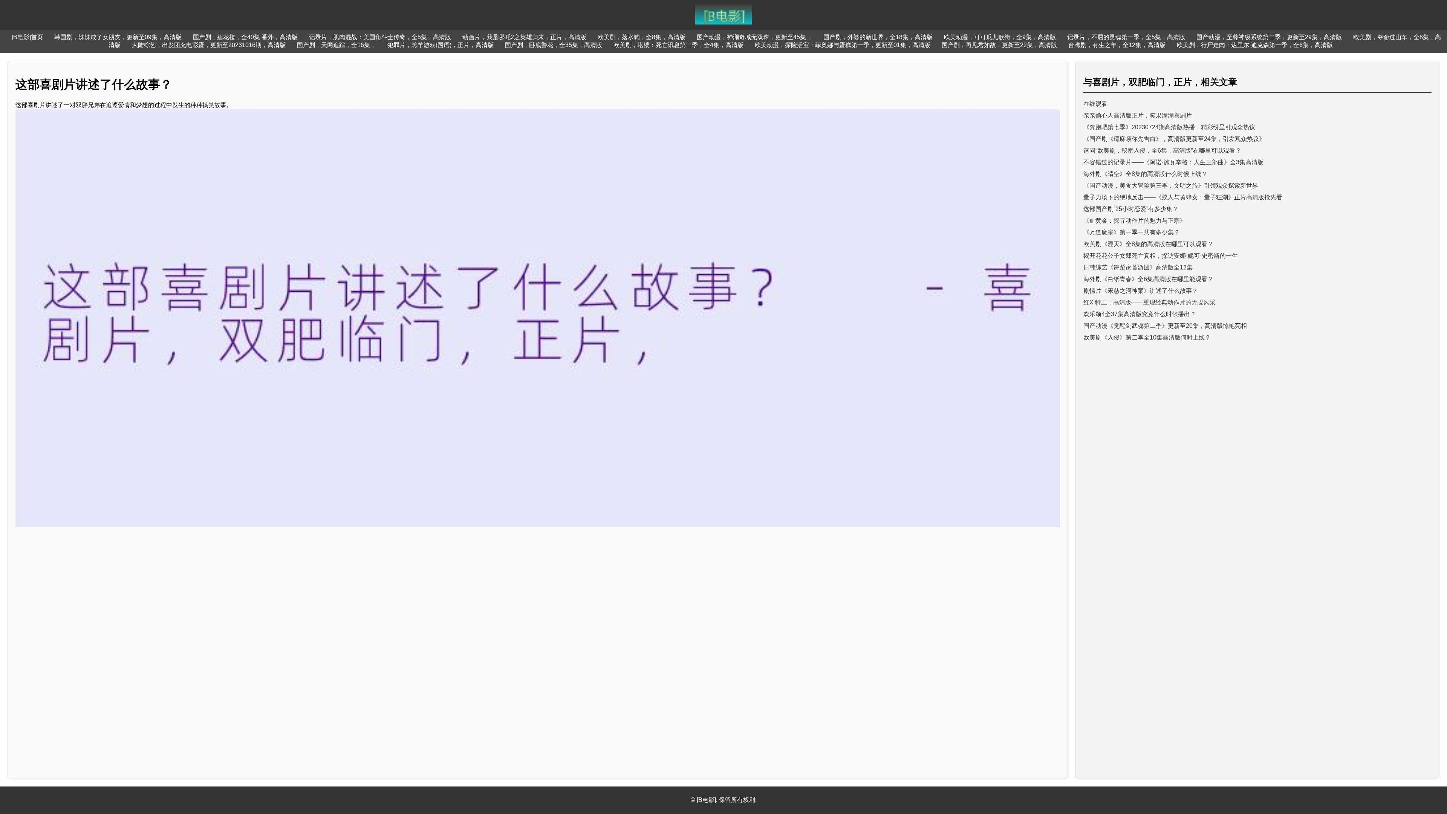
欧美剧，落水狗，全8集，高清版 (641, 37)
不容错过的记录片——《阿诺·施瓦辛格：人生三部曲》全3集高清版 (1173, 162)
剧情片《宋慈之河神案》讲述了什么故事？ (1140, 291)
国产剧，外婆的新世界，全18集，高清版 (878, 37)
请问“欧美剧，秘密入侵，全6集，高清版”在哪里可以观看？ (1162, 150)
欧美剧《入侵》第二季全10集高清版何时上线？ (1147, 337)
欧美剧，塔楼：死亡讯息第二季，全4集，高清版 (678, 45)
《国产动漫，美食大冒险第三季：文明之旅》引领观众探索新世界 (1170, 185)
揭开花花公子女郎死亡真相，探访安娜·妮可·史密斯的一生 (1160, 255)
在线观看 (1095, 104)
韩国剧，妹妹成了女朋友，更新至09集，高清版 (118, 37)
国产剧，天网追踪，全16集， (336, 45)
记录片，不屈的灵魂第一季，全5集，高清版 (1126, 37)
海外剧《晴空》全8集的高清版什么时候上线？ (1145, 174)
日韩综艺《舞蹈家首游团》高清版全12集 (1138, 267)
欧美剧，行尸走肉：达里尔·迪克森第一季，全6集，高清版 (1255, 45)
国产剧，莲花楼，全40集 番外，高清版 (245, 37)
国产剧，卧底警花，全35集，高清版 (553, 45)
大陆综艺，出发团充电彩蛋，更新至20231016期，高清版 (209, 45)
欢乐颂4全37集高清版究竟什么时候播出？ (1139, 314)
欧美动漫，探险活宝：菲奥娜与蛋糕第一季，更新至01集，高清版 (842, 45)
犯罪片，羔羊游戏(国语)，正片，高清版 (440, 45)
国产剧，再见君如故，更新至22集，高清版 (999, 45)
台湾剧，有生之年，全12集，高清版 (1117, 45)
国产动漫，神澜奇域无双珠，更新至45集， (754, 37)
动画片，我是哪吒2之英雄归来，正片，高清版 (524, 37)
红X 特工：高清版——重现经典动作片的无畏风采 (1149, 302)
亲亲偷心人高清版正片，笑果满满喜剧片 (1137, 115)
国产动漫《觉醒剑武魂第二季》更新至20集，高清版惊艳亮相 (1165, 326)
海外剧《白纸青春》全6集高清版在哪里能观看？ (1148, 279)
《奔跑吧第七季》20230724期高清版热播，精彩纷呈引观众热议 (1169, 127)
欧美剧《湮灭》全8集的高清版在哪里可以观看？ (1148, 244)
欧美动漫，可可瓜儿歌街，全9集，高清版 (1000, 37)
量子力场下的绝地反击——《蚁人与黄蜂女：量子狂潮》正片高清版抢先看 (1182, 197)
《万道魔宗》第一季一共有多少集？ (1131, 232)
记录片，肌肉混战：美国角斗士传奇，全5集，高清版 (380, 37)
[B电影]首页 (27, 37)
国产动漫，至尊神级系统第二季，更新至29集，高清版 (1269, 37)
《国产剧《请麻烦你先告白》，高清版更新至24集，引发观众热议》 (1174, 139)
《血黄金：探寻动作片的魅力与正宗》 (1134, 220)
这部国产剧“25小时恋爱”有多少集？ (1130, 209)
